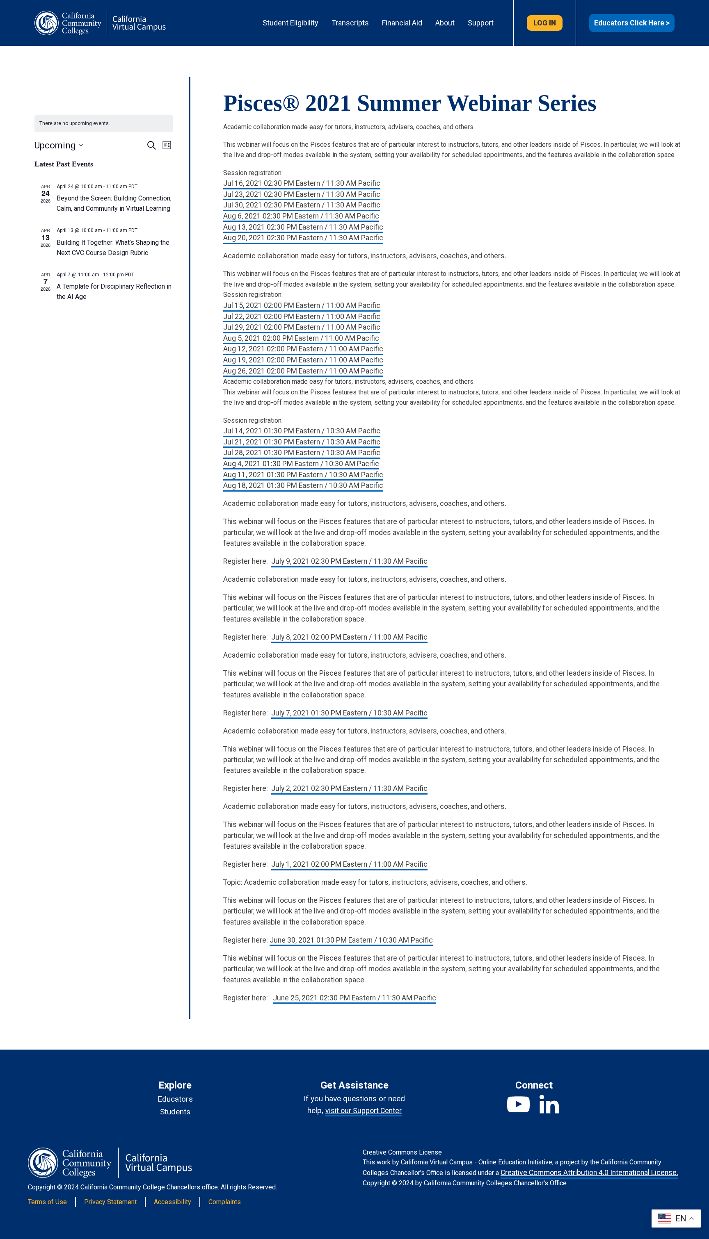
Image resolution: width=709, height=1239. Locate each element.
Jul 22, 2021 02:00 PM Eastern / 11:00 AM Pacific (301, 316)
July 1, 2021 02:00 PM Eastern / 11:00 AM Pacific (349, 864)
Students (175, 1111)
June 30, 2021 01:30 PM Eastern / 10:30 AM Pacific (351, 940)
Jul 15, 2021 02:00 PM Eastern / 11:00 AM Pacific (301, 305)
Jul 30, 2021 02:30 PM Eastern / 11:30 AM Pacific (301, 205)
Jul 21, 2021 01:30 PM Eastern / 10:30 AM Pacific (301, 442)
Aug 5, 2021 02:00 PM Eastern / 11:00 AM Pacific (301, 338)
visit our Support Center (363, 1111)
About (445, 22)
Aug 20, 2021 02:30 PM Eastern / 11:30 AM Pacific (303, 238)
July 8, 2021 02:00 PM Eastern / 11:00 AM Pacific (349, 637)
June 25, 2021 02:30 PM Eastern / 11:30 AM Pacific (354, 998)
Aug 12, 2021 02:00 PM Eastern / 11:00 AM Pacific (303, 349)
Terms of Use (47, 1202)
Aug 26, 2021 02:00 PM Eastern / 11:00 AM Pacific (303, 371)
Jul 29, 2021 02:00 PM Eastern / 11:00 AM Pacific (301, 327)
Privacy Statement (110, 1202)
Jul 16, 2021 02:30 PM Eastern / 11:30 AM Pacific (301, 183)
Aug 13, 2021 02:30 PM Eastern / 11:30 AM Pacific (303, 227)
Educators (175, 1099)
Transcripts (350, 22)
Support (481, 22)
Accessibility (172, 1202)
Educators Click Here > (632, 23)
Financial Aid (402, 22)
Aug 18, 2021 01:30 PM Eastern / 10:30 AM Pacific (303, 485)
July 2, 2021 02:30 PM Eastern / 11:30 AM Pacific (349, 788)
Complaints (224, 1202)
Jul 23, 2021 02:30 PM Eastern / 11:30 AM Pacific (301, 194)
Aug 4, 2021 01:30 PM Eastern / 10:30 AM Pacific (301, 464)
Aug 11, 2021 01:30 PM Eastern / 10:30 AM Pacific (303, 475)
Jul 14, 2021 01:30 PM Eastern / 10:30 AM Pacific (301, 431)
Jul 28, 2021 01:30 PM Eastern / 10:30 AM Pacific (301, 453)
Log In (544, 23)
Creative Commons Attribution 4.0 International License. (589, 1172)
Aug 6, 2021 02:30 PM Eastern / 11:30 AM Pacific (301, 216)
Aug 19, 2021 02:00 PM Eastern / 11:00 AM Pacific (303, 360)
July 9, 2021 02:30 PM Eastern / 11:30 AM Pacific (349, 561)
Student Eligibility (290, 22)
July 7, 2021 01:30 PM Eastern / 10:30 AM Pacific (349, 713)
